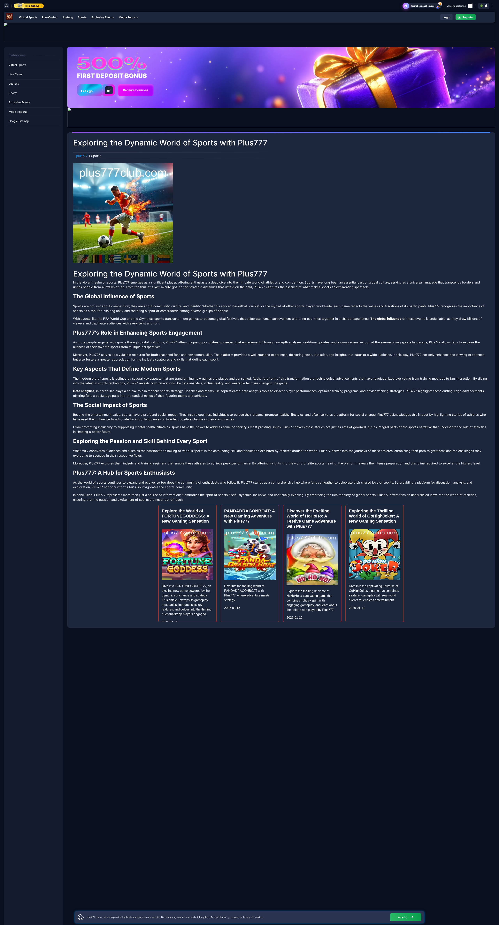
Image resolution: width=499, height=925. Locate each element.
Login (446, 17)
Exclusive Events (102, 17)
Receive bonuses (135, 90)
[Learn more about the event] (249, 32)
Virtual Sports (28, 17)
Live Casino (50, 17)
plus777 (82, 156)
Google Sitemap (19, 121)
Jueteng (67, 17)
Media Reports (128, 17)
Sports (82, 17)
